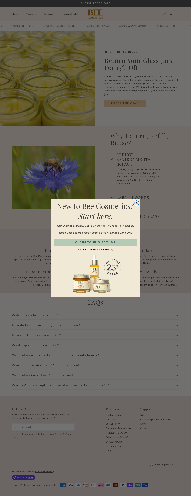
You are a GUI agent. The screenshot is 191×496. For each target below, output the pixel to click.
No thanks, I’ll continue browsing (95, 249)
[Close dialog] (136, 203)
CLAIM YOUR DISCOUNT (95, 242)
